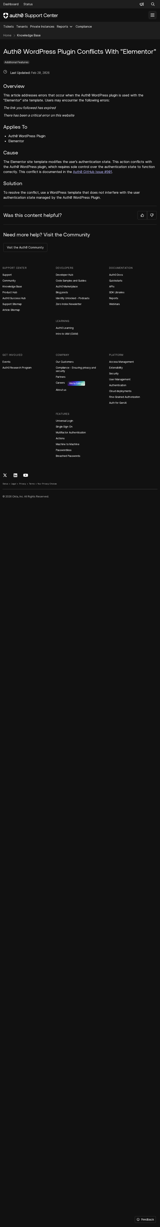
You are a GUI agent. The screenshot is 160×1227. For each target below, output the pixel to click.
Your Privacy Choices (47, 484)
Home (7, 35)
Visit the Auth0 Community (25, 247)
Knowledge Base (29, 35)
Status (5, 484)
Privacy (22, 484)
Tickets (8, 26)
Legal (13, 484)
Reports (62, 26)
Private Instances (42, 26)
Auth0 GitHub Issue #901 (92, 172)
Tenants (22, 26)
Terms (32, 484)
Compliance (84, 26)
